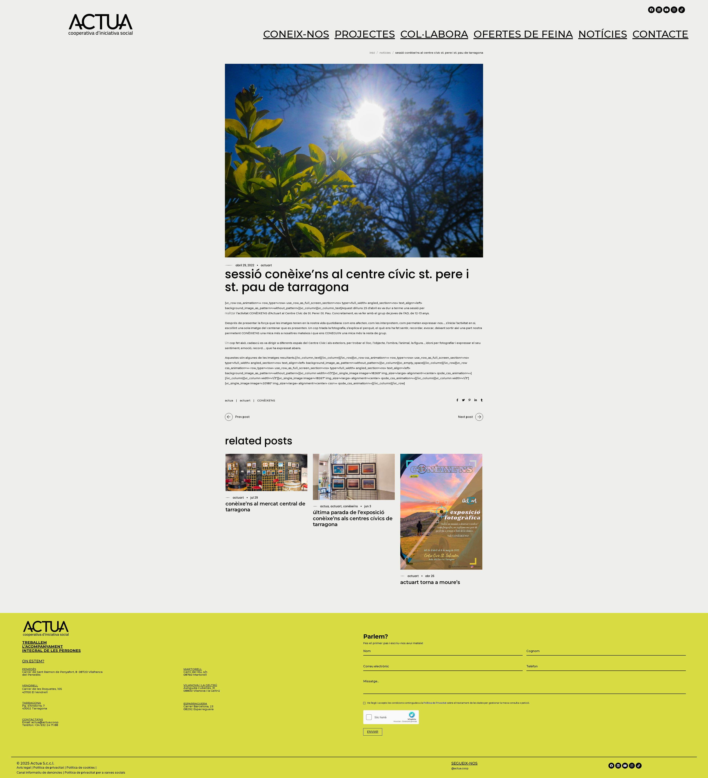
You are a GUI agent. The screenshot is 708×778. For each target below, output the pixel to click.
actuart (245, 400)
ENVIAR (372, 731)
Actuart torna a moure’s (430, 582)
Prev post (242, 417)
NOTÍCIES (385, 52)
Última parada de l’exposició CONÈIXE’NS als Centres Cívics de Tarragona (353, 518)
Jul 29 (254, 497)
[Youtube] (666, 9)
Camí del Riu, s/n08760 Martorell (195, 671)
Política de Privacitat (435, 702)
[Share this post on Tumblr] (481, 400)
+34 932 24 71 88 (46, 725)
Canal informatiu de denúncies (39, 772)
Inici (372, 52)
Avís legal (24, 767)
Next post (465, 417)
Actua (324, 506)
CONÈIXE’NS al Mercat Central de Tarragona (265, 507)
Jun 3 (367, 506)
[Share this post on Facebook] (457, 400)
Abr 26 (429, 576)
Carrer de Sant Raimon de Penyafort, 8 (50, 670)
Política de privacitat (48, 767)
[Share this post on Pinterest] (469, 400)
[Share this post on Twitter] (463, 400)
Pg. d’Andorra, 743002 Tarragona (34, 705)
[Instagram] (674, 9)
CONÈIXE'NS (266, 400)
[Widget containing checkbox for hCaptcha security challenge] (391, 717)
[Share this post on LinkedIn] (475, 400)
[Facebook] (651, 9)
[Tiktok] (681, 9)
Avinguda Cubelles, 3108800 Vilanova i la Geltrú (201, 687)
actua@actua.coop (44, 722)
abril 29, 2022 (244, 265)
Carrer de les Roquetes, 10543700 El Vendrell (42, 689)
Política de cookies (80, 767)
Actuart (266, 265)
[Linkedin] (659, 9)
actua (229, 400)
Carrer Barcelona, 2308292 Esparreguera (198, 706)
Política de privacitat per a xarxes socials (95, 772)
